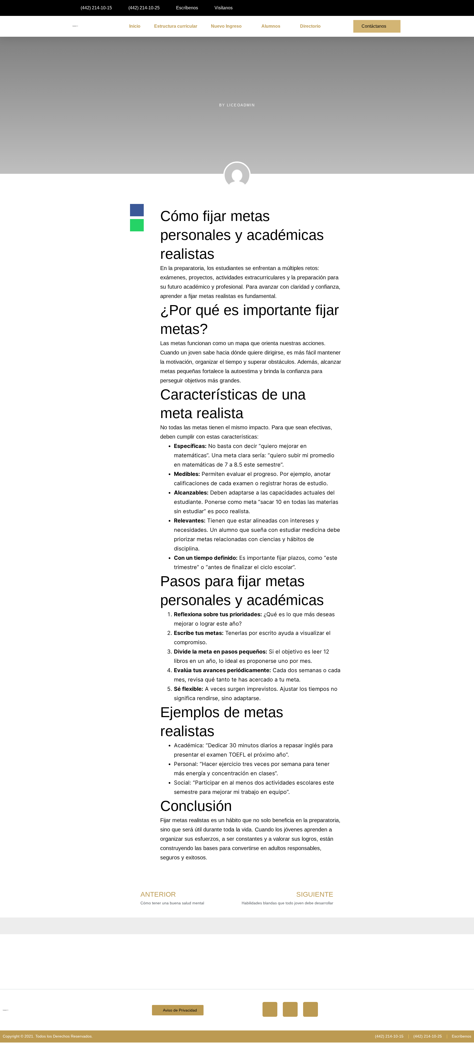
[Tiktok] (310, 1009)
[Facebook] (290, 1009)
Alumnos (270, 26)
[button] (363, 8)
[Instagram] (270, 1009)
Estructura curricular (175, 26)
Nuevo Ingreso (226, 26)
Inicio (134, 26)
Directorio (310, 26)
